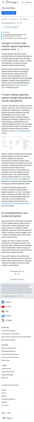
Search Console (9, 13)
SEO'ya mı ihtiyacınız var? (9, 348)
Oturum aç (28, 2)
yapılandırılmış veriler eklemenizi (19, 131)
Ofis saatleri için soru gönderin (10, 334)
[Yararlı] (18, 23)
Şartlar (3, 413)
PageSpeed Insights (7, 375)
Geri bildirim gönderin (11, 27)
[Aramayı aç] (23, 2)
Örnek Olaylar (6, 360)
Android (4, 390)
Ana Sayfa (4, 19)
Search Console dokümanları (10, 357)
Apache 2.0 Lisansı (7, 289)
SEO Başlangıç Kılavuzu (8, 351)
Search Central (18, 2)
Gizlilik (9, 413)
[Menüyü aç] (3, 2)
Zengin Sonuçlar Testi (8, 371)
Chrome (4, 393)
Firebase (4, 396)
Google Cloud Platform (8, 399)
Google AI (4, 402)
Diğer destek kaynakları (8, 340)
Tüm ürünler (5, 405)
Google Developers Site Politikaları (13, 290)
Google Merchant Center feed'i (12, 179)
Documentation (8, 8)
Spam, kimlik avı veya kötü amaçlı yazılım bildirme (16, 337)
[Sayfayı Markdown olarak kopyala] (18, 49)
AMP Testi (5, 378)
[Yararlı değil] (20, 23)
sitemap (24, 177)
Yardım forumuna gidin (8, 330)
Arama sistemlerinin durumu (10, 354)
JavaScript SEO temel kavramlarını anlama (15, 203)
